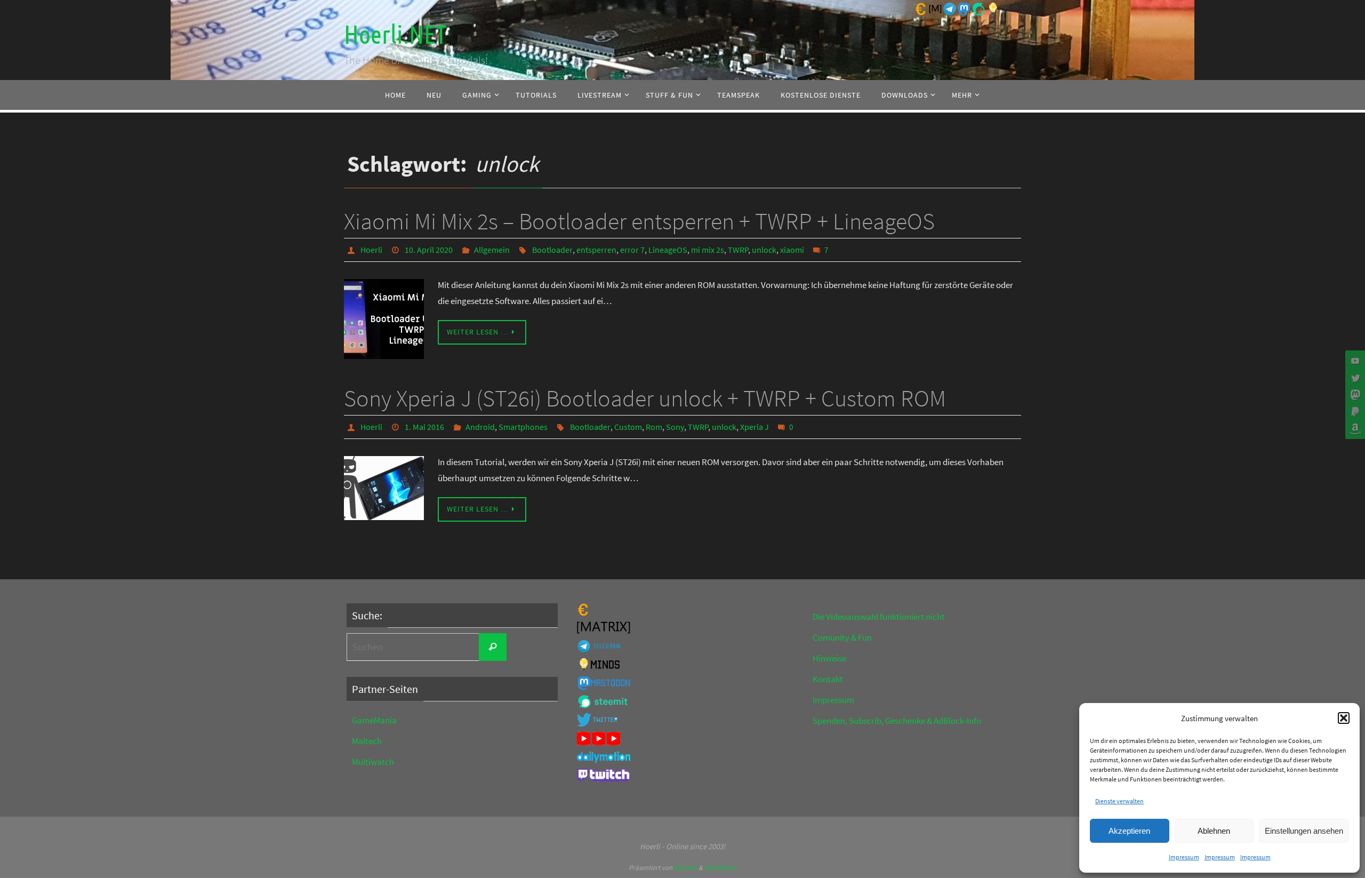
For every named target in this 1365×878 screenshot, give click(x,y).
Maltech (367, 741)
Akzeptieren (1129, 830)
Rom (654, 426)
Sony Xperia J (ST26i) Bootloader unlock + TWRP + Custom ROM (645, 398)
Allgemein (492, 249)
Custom (628, 426)
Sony (675, 426)
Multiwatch (373, 762)
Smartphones (523, 426)
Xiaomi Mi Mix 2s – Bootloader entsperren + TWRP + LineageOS (639, 221)
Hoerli (371, 249)
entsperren (596, 249)
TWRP (738, 249)
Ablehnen (1214, 830)
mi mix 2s (707, 249)
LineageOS (667, 249)
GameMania (374, 720)
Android (480, 426)
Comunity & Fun (842, 637)
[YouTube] (1353, 360)
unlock (764, 249)
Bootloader (552, 249)
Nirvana (685, 867)
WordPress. (720, 867)
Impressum (1184, 857)
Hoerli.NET (395, 35)
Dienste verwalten (1119, 801)
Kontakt (828, 679)
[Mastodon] (1353, 395)
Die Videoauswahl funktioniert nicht (879, 616)
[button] (1343, 718)
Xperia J (754, 426)
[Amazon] (1353, 429)
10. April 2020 (429, 249)
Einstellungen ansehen (1304, 830)
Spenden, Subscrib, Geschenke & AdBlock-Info (897, 721)
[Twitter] (1353, 378)
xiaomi (792, 249)
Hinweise (829, 658)
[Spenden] (1353, 412)
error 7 (632, 249)
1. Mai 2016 (424, 426)
